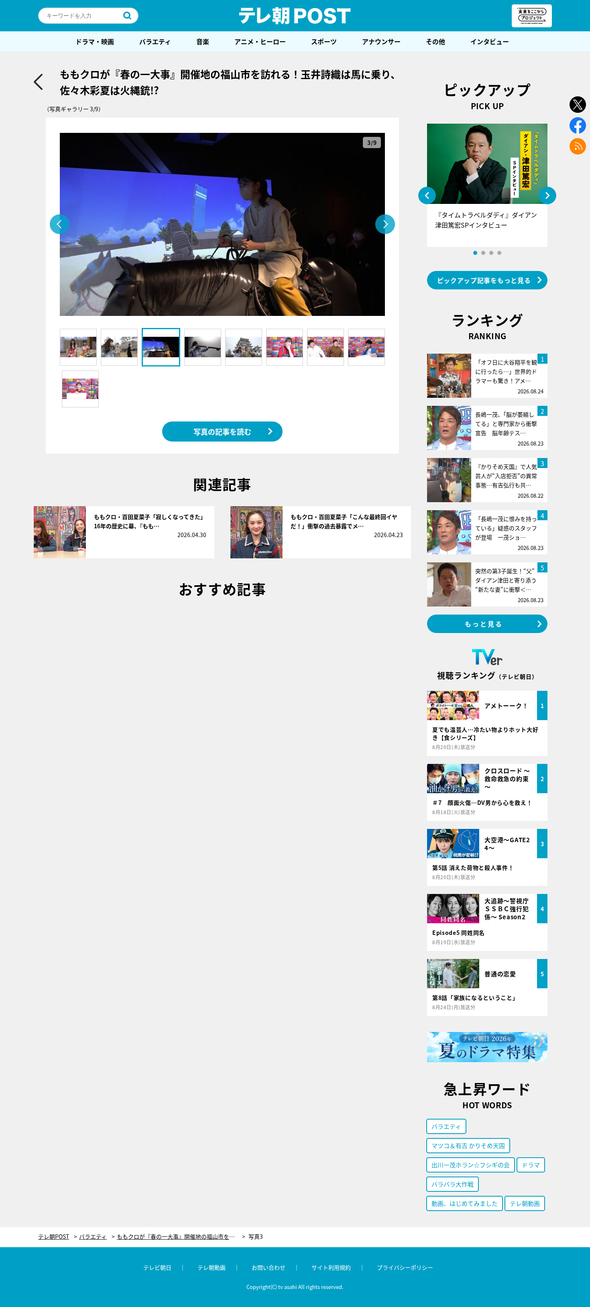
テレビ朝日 (157, 1267)
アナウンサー (381, 41)
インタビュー (489, 41)
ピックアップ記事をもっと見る (484, 280)
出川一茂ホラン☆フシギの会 (470, 1164)
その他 (435, 41)
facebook (578, 125)
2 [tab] (483, 253)
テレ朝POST (295, 15)
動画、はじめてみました (464, 1203)
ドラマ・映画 (94, 41)
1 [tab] (475, 253)
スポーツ (324, 41)
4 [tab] (499, 253)
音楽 (202, 41)
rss (578, 146)
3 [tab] (491, 253)
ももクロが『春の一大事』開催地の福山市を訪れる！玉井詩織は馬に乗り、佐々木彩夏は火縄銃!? (181, 1236)
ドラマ (531, 1164)
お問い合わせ (268, 1267)
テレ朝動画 (525, 1203)
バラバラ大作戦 (452, 1184)
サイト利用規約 (331, 1267)
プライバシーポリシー (405, 1267)
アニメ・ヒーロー (260, 41)
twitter (578, 104)
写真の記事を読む (222, 431)
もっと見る (484, 624)
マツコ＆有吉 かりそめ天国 (468, 1145)
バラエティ (155, 41)
